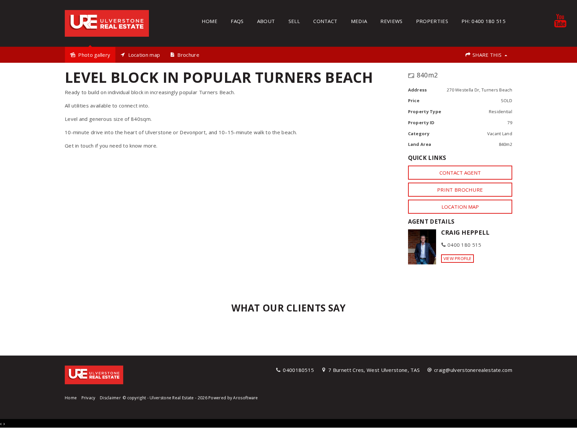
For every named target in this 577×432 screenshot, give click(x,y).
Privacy (88, 398)
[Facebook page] (488, 400)
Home (209, 21)
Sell (294, 21)
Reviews (391, 21)
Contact (325, 21)
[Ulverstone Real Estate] (107, 22)
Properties (432, 21)
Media (359, 21)
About (266, 21)
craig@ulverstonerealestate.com (473, 370)
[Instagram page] (498, 400)
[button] (460, 190)
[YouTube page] (508, 400)
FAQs (237, 21)
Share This (487, 54)
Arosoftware (245, 398)
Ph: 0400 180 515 (483, 21)
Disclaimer (110, 398)
